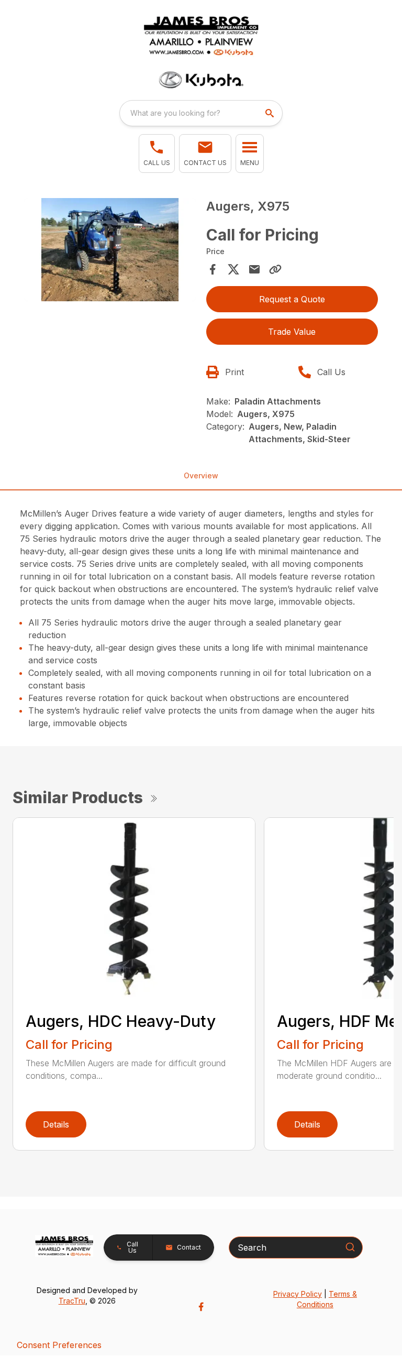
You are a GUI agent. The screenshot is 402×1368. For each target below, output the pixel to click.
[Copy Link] (275, 269)
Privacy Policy (297, 1293)
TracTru (72, 1300)
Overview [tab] (201, 475)
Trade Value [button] (292, 331)
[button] (157, 153)
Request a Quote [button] (292, 299)
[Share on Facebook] (212, 269)
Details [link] (56, 1124)
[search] (270, 113)
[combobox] (201, 113)
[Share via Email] (254, 269)
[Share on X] (233, 269)
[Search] (350, 1247)
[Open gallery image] (110, 249)
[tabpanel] (110, 251)
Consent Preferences (59, 1345)
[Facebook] (201, 1306)
